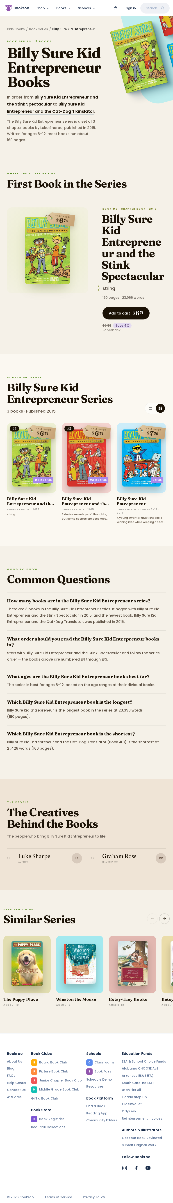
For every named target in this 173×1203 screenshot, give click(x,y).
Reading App (96, 1113)
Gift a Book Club (44, 1098)
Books (61, 8)
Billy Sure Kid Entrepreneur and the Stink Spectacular (133, 247)
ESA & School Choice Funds (144, 1061)
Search (151, 8)
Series (157, 480)
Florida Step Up (134, 1097)
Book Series (38, 29)
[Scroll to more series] (164, 919)
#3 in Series (98, 480)
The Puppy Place (20, 999)
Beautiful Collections (48, 1127)
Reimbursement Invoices (142, 1118)
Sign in (130, 8)
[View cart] (115, 8)
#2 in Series (43, 480)
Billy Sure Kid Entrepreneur (131, 501)
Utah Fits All (131, 1090)
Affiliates (14, 1097)
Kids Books (16, 29)
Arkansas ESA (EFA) (137, 1075)
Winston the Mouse (76, 999)
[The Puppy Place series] (27, 964)
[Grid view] (160, 408)
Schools (84, 8)
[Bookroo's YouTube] (148, 1168)
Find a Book (95, 1106)
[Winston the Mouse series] (79, 964)
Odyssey (129, 1111)
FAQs (11, 1075)
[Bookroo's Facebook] (136, 1168)
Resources (95, 1086)
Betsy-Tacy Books (128, 999)
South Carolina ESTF (138, 1083)
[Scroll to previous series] (152, 919)
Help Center (17, 1083)
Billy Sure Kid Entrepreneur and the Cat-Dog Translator (84, 503)
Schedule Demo (99, 1079)
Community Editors (101, 1120)
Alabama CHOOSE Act (140, 1068)
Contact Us (16, 1090)
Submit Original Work (139, 1145)
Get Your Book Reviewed (142, 1138)
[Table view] (150, 408)
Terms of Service (58, 1197)
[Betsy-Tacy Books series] (132, 964)
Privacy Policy (94, 1197)
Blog (10, 1068)
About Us (14, 1061)
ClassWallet (132, 1104)
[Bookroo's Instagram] (124, 1168)
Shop (40, 8)
